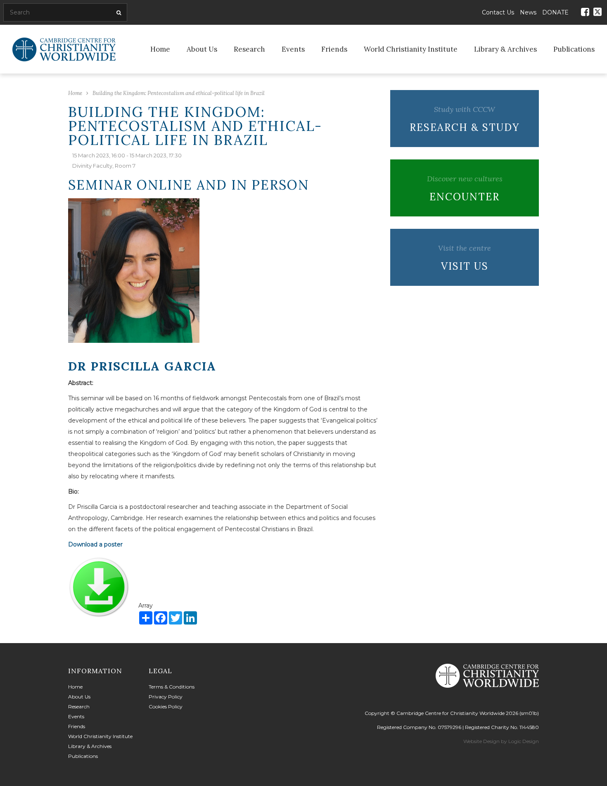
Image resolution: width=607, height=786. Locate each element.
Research (249, 49)
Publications (574, 49)
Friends (334, 49)
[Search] (117, 13)
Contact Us (498, 12)
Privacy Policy (166, 696)
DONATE (555, 12)
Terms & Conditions (171, 687)
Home (160, 49)
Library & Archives (505, 49)
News (528, 12)
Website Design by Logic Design (501, 741)
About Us (202, 49)
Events (293, 49)
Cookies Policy (166, 706)
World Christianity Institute (411, 49)
